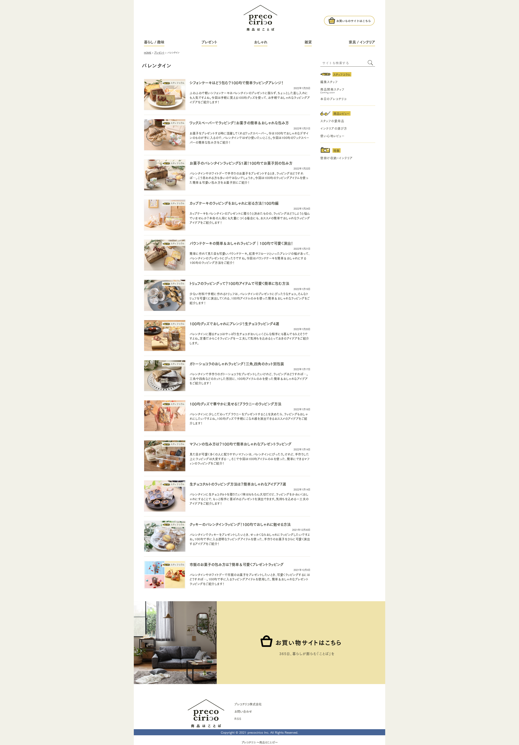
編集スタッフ (329, 81)
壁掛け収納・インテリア (336, 157)
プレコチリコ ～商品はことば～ (259, 742)
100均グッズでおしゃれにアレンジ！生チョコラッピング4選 (234, 323)
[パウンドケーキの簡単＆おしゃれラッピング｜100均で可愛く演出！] (165, 256)
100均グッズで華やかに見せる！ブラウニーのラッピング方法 (235, 403)
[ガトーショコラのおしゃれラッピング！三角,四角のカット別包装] (165, 376)
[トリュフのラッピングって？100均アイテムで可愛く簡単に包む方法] (165, 296)
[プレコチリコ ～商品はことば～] (260, 15)
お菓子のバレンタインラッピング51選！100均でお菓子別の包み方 (241, 163)
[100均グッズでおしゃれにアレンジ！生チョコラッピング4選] (165, 336)
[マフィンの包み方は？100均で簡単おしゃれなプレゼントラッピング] (165, 456)
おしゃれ (260, 42)
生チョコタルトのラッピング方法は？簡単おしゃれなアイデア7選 (238, 484)
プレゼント (209, 42)
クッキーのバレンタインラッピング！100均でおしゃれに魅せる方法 (240, 524)
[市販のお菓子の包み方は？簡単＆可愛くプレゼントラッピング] (165, 575)
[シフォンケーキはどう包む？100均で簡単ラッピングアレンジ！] (165, 95)
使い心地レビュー (332, 135)
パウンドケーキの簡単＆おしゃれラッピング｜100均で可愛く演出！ (241, 243)
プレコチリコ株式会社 (248, 703)
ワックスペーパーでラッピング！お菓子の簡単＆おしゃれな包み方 (239, 122)
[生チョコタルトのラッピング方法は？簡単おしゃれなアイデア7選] (165, 496)
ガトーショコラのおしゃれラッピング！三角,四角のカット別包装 (237, 363)
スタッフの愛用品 (332, 120)
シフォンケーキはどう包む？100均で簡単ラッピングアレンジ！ (236, 82)
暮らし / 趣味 (154, 42)
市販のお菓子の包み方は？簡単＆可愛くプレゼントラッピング (237, 564)
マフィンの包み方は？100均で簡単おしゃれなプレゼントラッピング (241, 444)
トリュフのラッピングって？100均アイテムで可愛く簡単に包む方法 (239, 283)
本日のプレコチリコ (333, 98)
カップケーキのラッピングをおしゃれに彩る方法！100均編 (234, 203)
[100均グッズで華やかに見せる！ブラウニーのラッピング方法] (165, 416)
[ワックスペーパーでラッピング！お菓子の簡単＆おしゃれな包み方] (165, 135)
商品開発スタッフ (332, 89)
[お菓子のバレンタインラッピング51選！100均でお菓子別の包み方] (165, 175)
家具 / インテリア (362, 42)
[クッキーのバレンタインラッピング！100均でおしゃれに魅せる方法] (165, 537)
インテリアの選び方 (333, 128)
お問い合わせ (243, 711)
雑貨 (308, 42)
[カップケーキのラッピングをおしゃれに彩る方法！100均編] (165, 215)
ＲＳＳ (237, 718)
